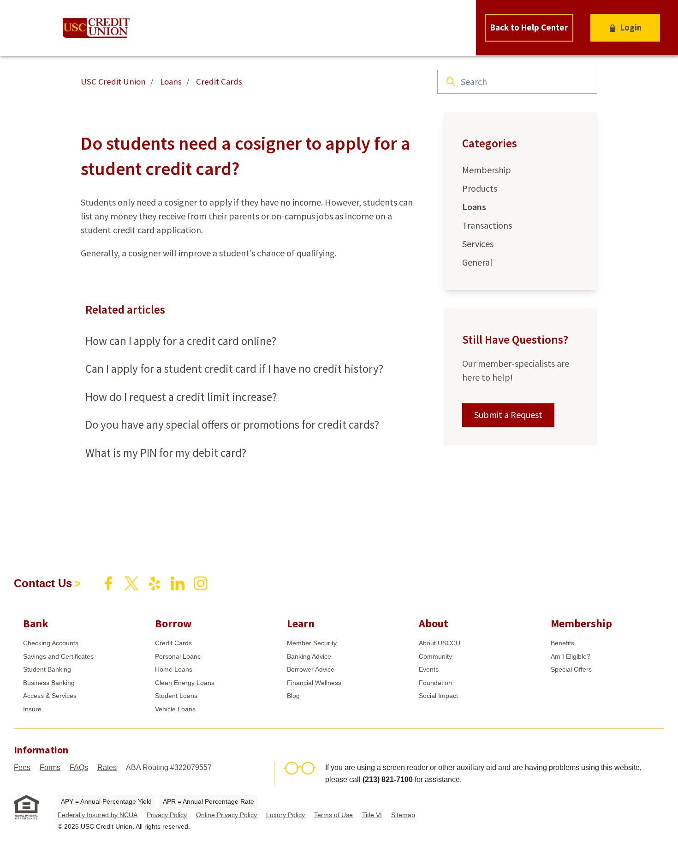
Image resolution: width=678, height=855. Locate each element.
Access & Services (50, 695)
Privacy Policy (167, 815)
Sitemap (403, 815)
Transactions (487, 225)
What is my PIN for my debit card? (165, 452)
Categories (489, 143)
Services (478, 243)
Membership (486, 170)
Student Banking (47, 669)
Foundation (435, 682)
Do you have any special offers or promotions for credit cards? (232, 424)
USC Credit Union (113, 81)
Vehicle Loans (175, 709)
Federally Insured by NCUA (97, 815)
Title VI (372, 815)
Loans (171, 81)
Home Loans (173, 669)
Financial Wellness (314, 682)
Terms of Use (333, 815)
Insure (32, 709)
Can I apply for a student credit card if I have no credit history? (234, 368)
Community (435, 656)
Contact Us (43, 583)
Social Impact (438, 695)
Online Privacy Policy (226, 815)
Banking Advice (309, 656)
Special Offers (571, 669)
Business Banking (49, 682)
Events (429, 669)
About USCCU (439, 643)
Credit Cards (219, 81)
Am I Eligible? (570, 656)
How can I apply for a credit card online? (180, 341)
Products (479, 188)
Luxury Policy (285, 815)
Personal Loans (178, 656)
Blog (293, 695)
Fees (22, 767)
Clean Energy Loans (184, 682)
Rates (107, 767)
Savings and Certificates (58, 656)
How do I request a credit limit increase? (181, 396)
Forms (50, 767)
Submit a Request (508, 414)
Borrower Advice (310, 669)
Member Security (312, 643)
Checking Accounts (50, 643)
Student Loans (176, 695)
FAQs (79, 767)
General (477, 262)
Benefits (562, 643)
